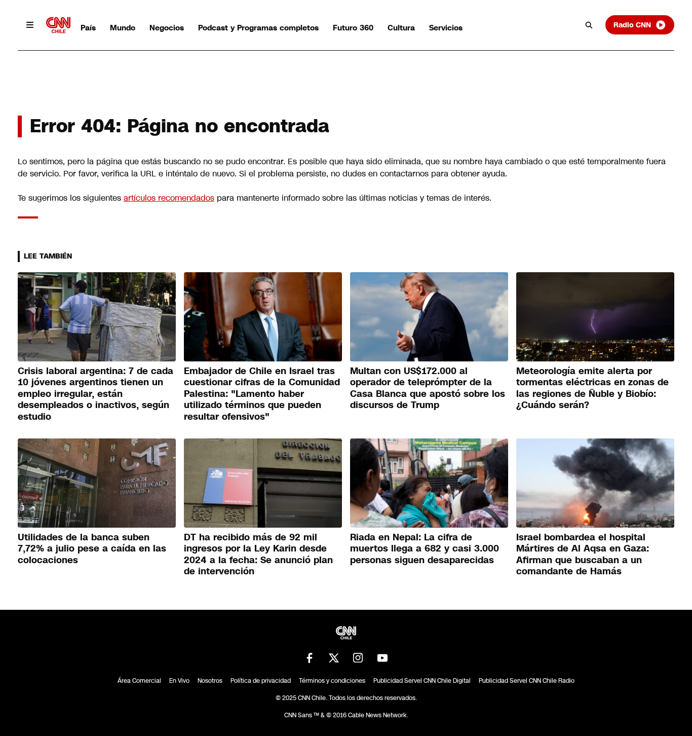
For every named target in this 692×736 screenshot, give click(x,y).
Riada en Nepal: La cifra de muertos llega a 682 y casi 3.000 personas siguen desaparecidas (424, 549)
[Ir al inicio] (58, 25)
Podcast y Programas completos (258, 27)
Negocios (166, 27)
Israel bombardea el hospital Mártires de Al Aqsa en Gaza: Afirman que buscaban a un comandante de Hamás (582, 554)
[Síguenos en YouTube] (382, 658)
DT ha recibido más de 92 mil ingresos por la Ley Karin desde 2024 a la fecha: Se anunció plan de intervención (258, 554)
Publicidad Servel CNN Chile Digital (422, 681)
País (88, 27)
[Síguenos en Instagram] (358, 658)
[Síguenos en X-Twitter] (334, 658)
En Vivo (179, 681)
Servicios (446, 27)
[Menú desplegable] (30, 25)
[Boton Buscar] (589, 25)
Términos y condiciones (332, 681)
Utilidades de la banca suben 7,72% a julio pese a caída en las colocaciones (92, 549)
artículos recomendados (169, 198)
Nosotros (210, 681)
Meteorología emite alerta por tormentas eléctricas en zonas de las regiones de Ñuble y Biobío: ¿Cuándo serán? (592, 388)
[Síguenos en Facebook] (309, 658)
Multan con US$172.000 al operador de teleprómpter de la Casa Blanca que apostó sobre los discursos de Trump (427, 388)
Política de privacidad (260, 681)
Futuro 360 (353, 27)
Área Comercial (139, 681)
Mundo (122, 27)
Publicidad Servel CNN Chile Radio (526, 681)
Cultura (401, 27)
